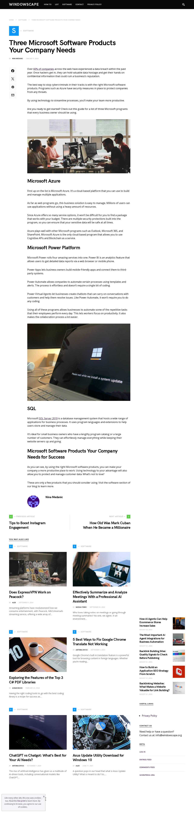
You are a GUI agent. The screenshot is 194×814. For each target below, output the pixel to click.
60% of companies (43, 69)
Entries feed (145, 760)
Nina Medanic (17, 59)
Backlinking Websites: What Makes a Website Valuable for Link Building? (154, 687)
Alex (14, 603)
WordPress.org (147, 775)
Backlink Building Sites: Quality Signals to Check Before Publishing (153, 655)
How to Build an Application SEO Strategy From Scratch (153, 671)
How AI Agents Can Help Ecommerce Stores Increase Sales (153, 622)
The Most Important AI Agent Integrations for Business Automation (152, 638)
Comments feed (147, 767)
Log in (142, 752)
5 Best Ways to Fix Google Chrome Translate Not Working (99, 641)
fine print (21, 801)
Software (22, 20)
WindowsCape (24, 4)
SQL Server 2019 (48, 418)
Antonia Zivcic (82, 650)
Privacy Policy (149, 715)
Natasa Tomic (81, 607)
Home (11, 20)
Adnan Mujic (17, 688)
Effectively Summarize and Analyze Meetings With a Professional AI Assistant (100, 597)
